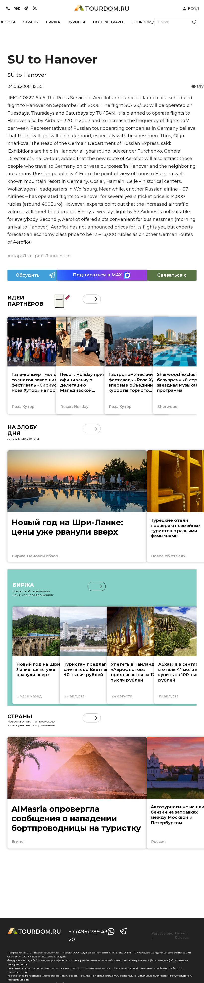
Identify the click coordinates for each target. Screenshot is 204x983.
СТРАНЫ (31, 22)
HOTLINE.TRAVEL (108, 22)
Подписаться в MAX (97, 275)
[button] (87, 299)
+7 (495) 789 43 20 (88, 935)
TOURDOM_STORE (149, 22)
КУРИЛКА (77, 22)
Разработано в (170, 935)
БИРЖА (53, 22)
